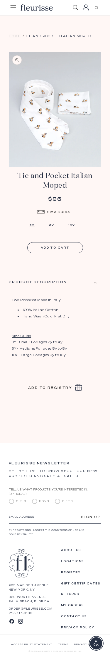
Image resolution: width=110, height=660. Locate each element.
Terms (63, 644)
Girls (21, 501)
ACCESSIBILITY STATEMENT (32, 644)
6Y (52, 225)
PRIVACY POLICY (86, 644)
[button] (96, 8)
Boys (44, 501)
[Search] (75, 8)
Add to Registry (50, 388)
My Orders (72, 605)
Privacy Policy (77, 627)
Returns (70, 594)
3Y (32, 225)
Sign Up (91, 517)
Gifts (67, 501)
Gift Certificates (80, 583)
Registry (71, 572)
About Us (71, 550)
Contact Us (74, 616)
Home (15, 36)
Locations (72, 561)
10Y (71, 225)
